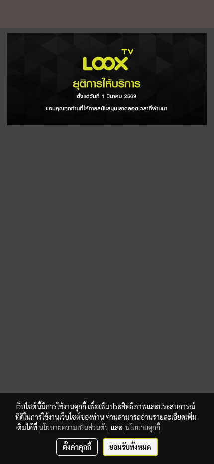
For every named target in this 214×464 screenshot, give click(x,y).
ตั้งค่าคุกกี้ (77, 446)
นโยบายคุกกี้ (142, 427)
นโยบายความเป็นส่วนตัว (73, 427)
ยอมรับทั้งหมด (130, 446)
